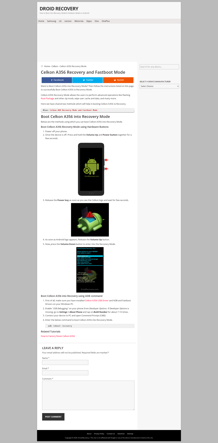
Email (45, 368)
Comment (47, 378)
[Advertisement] (109, 42)
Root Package (47, 98)
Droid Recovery (59, 8)
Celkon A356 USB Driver (97, 300)
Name (45, 358)
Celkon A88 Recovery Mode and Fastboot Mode (73, 110)
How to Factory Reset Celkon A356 (58, 336)
